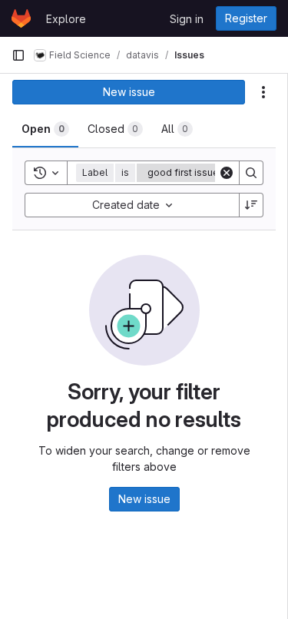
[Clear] (226, 173)
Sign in (187, 18)
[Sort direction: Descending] (251, 205)
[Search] (251, 173)
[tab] (45, 129)
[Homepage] (21, 18)
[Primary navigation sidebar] (18, 55)
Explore (66, 18)
